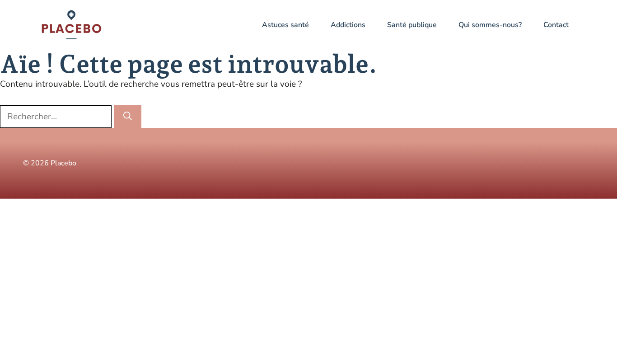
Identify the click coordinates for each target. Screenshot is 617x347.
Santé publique (412, 25)
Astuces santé (285, 25)
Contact (556, 25)
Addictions (348, 25)
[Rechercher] (127, 116)
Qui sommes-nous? (490, 25)
